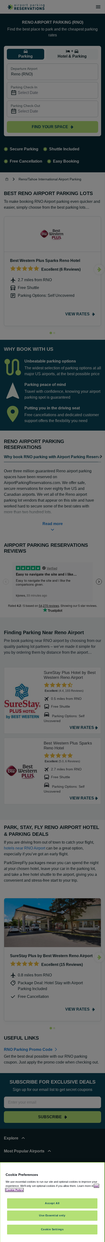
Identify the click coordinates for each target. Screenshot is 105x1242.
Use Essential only (52, 1215)
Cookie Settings (52, 1229)
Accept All (52, 1203)
